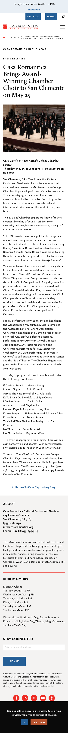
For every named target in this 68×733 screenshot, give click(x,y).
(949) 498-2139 (12, 523)
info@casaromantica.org (18, 527)
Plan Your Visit (34, 10)
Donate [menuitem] (51, 17)
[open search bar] (63, 16)
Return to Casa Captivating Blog (35, 487)
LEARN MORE (39, 722)
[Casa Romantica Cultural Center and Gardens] (20, 26)
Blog (13, 37)
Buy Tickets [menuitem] (33, 17)
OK (24, 722)
